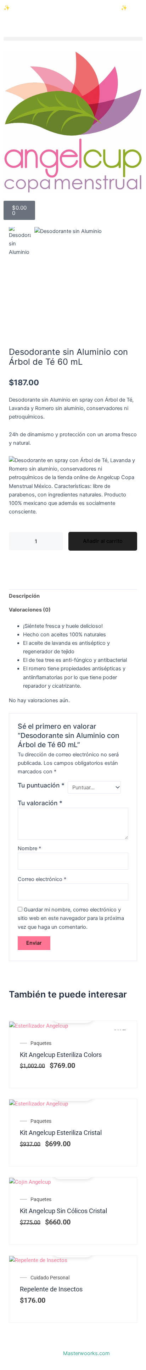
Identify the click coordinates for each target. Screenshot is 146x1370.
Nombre (29, 848)
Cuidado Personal (49, 1277)
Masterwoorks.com (86, 1353)
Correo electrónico (42, 879)
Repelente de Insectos (51, 1289)
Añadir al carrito (103, 541)
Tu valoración (40, 803)
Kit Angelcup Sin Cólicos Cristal (63, 1211)
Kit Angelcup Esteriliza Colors (61, 1054)
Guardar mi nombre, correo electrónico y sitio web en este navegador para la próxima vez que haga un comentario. (71, 918)
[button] (73, 39)
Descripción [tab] (24, 596)
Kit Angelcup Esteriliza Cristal (61, 1132)
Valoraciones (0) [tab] (30, 610)
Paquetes (40, 1043)
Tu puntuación (41, 785)
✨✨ (65, 8)
